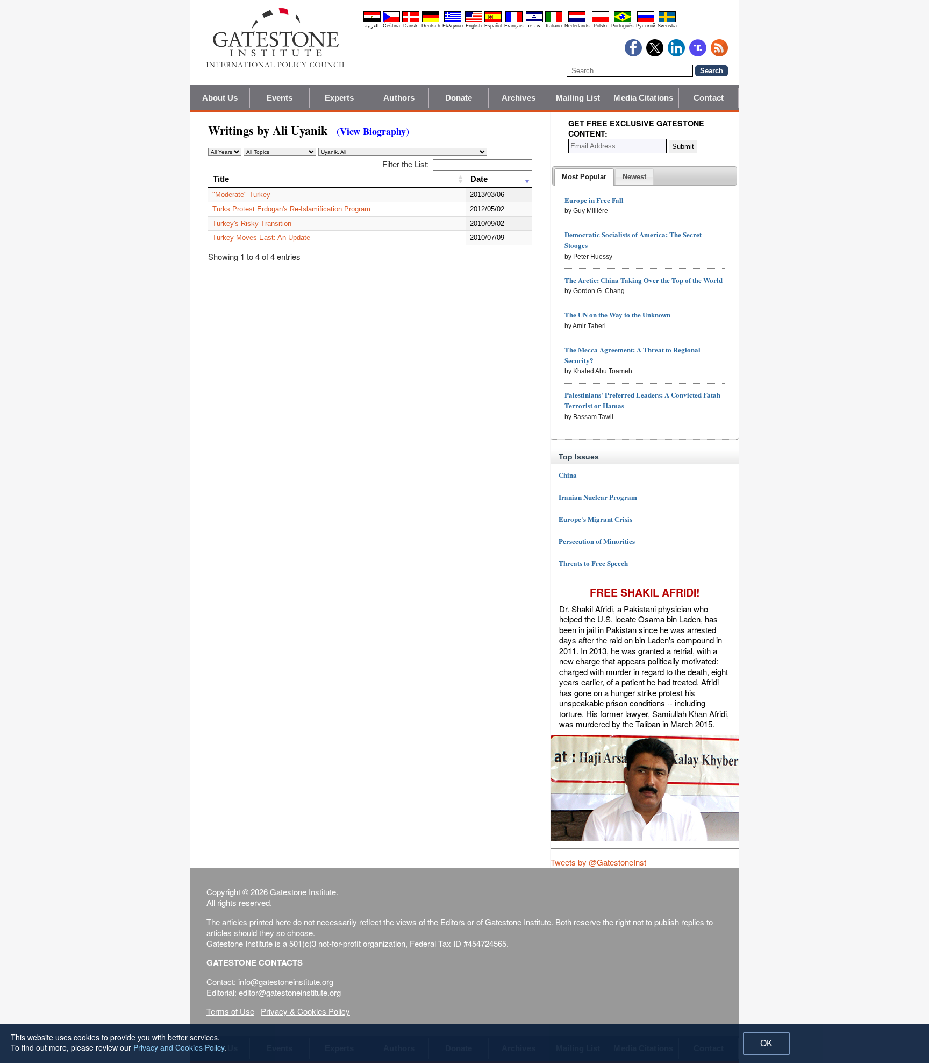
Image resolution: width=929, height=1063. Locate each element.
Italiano (554, 26)
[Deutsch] (430, 20)
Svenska (667, 26)
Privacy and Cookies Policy (178, 1047)
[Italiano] (553, 20)
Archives (518, 97)
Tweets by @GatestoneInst (598, 862)
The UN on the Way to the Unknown (617, 314)
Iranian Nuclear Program (598, 497)
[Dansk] (410, 20)
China (568, 475)
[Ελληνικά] (452, 20)
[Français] (514, 20)
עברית (534, 26)
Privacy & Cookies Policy (305, 1011)
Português (622, 26)
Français (514, 26)
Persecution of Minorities (597, 541)
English (474, 26)
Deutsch (430, 26)
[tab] (584, 177)
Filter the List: (405, 163)
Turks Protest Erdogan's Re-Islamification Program (291, 209)
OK (766, 1043)
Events (280, 97)
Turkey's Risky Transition (251, 223)
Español (493, 26)
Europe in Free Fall (594, 200)
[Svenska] (667, 20)
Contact (709, 97)
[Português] (622, 20)
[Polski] (600, 20)
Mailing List (578, 97)
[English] (473, 20)
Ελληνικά (452, 26)
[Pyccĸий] (645, 20)
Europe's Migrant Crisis (595, 519)
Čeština (391, 26)
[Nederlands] (576, 20)
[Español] (493, 20)
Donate (459, 97)
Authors (399, 97)
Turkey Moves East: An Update (261, 237)
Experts (339, 97)
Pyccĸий (645, 26)
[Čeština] (391, 20)
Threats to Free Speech (593, 563)
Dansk (410, 26)
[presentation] (584, 177)
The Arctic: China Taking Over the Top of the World (643, 280)
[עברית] (534, 20)
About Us (220, 97)
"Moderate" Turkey (241, 194)
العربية (372, 26)
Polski (600, 26)
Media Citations (643, 97)
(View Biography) (373, 131)
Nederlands (577, 26)
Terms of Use (230, 1011)
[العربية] (372, 20)
